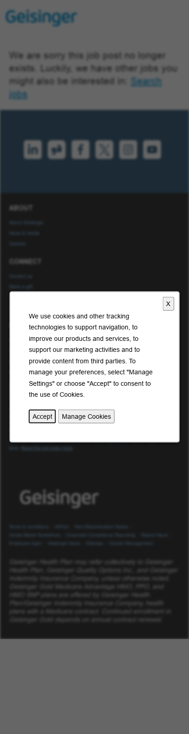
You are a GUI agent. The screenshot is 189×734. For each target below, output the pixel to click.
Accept (42, 416)
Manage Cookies (86, 416)
